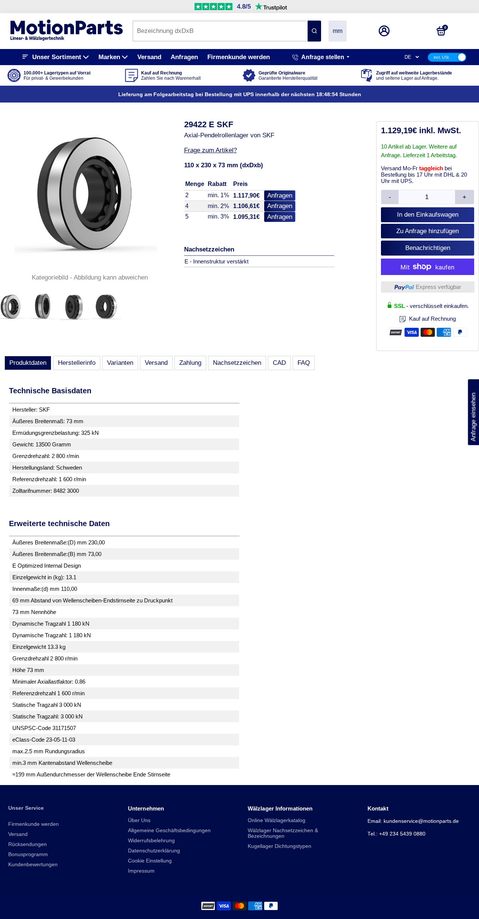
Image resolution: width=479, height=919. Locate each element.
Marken (109, 57)
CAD (279, 362)
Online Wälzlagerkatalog (276, 820)
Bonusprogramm (28, 854)
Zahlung (190, 362)
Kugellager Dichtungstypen (279, 846)
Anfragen (184, 57)
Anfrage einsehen (473, 412)
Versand (149, 57)
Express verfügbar (438, 287)
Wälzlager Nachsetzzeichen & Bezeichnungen (283, 833)
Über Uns (139, 820)
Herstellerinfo (76, 362)
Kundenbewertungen (33, 864)
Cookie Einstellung (150, 861)
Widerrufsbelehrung (151, 840)
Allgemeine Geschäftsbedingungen (169, 830)
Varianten (120, 362)
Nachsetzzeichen (237, 362)
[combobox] (219, 31)
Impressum (141, 871)
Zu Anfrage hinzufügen (427, 231)
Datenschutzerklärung (154, 851)
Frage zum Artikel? (210, 150)
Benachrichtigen (427, 247)
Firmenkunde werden (238, 57)
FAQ (304, 362)
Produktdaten (27, 362)
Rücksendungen (27, 844)
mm (337, 31)
